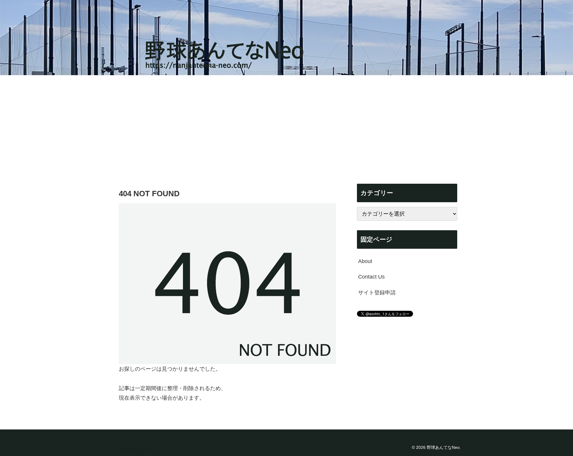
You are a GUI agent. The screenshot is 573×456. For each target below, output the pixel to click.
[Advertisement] (286, 124)
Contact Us (371, 277)
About (365, 261)
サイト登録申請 (377, 293)
